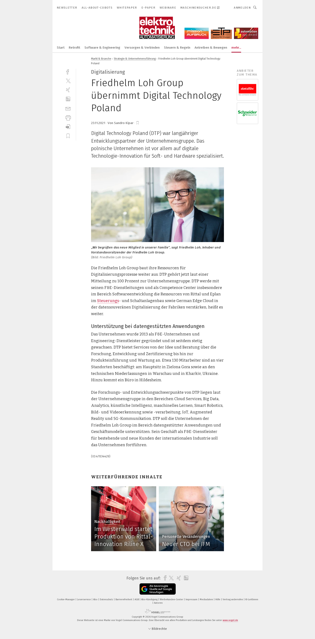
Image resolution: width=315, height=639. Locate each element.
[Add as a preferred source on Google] (158, 589)
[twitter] (68, 80)
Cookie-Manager (66, 599)
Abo (95, 599)
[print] (68, 117)
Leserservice (84, 599)
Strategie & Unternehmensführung (135, 58)
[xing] (68, 90)
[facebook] (68, 71)
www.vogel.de (230, 620)
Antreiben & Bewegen (211, 47)
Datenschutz (107, 599)
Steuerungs (108, 300)
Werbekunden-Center (172, 599)
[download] (68, 126)
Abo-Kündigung (149, 599)
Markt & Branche (101, 58)
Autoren (158, 603)
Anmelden (242, 7)
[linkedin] (68, 99)
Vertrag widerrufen (233, 599)
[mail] (68, 108)
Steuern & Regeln (177, 47)
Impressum (192, 599)
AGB (137, 599)
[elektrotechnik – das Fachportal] (60, 47)
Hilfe (218, 599)
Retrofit (74, 47)
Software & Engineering (102, 47)
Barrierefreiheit (124, 599)
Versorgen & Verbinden (142, 47)
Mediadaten (207, 599)
